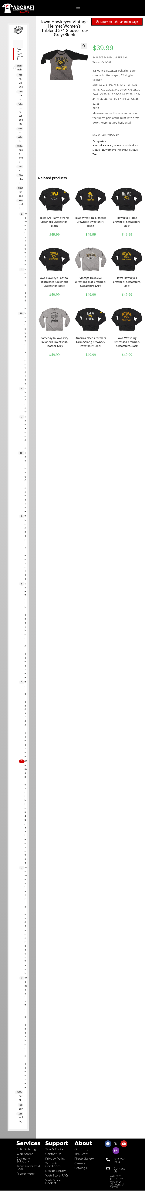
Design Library (55, 1170)
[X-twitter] (116, 1143)
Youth (21, 139)
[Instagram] (116, 1150)
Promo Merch (25, 1173)
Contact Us (53, 1153)
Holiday (21, 1106)
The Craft (81, 1153)
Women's (20, 95)
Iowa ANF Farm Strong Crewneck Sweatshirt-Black (54, 221)
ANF (20, 168)
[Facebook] (108, 1143)
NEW (20, 130)
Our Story (81, 1149)
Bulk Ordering (26, 1149)
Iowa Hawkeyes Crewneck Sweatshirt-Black (127, 282)
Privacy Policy (55, 1158)
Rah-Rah (19, 67)
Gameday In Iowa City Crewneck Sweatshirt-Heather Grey (54, 342)
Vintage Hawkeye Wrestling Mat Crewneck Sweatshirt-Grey (90, 282)
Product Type (21, 154)
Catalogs (80, 1168)
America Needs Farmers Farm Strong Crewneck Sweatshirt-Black (91, 342)
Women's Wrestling (21, 114)
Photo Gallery (84, 1158)
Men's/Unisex (21, 80)
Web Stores (24, 1153)
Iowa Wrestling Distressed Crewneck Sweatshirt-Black (126, 342)
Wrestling (21, 1117)
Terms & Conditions (52, 1164)
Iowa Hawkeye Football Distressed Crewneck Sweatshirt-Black (54, 282)
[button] (78, 7)
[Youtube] (123, 1143)
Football (21, 204)
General (20, 1096)
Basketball (21, 191)
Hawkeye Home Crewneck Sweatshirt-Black (127, 221)
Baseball (21, 179)
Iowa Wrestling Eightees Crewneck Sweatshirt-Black (90, 221)
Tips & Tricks (54, 1149)
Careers (79, 1163)
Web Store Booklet (53, 1181)
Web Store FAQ (56, 1175)
